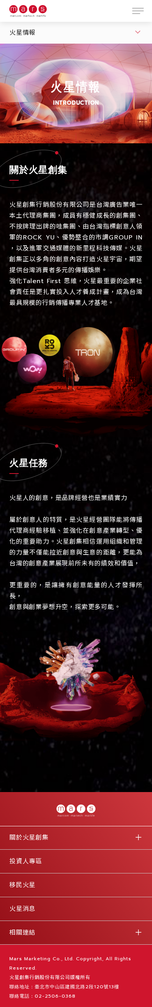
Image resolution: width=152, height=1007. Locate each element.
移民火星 (22, 885)
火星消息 (22, 909)
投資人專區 (25, 861)
